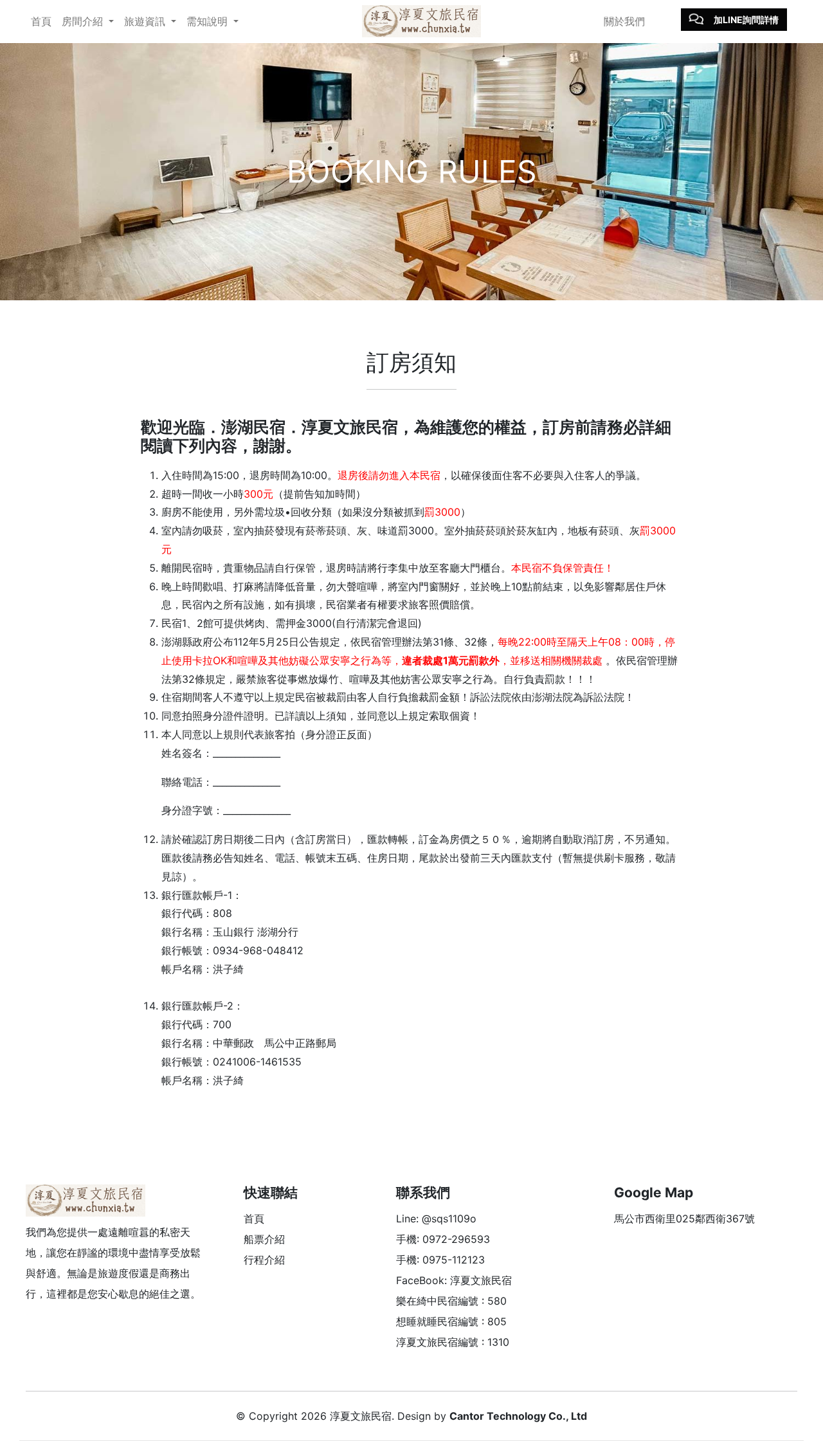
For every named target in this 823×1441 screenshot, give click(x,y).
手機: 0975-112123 (440, 1259)
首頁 (41, 21)
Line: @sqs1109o (436, 1218)
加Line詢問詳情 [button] (746, 19)
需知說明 (208, 21)
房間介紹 (84, 21)
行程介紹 (264, 1259)
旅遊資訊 (146, 21)
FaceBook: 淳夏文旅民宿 (454, 1280)
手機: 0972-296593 (443, 1239)
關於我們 (624, 21)
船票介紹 (264, 1239)
